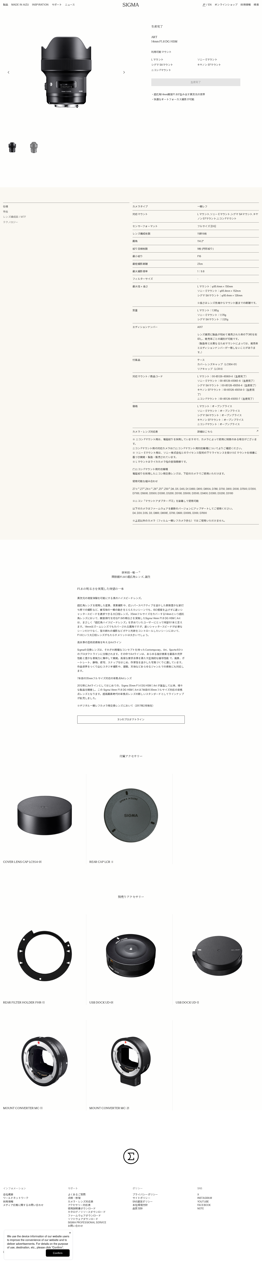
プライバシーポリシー (145, 1194)
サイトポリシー (141, 1198)
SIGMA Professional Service (87, 1222)
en (210, 4)
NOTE (200, 1208)
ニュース (70, 4)
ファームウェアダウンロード (84, 1215)
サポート (57, 4)
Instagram (204, 1198)
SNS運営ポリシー (143, 1201)
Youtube (203, 1201)
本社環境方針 (140, 1205)
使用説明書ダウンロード (82, 1208)
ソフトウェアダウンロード (83, 1219)
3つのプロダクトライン (131, 719)
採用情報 (246, 4)
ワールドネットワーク (16, 1198)
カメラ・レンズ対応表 (80, 1201)
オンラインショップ (226, 4)
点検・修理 (74, 1198)
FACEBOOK (204, 1205)
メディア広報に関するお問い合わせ (23, 1205)
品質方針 (138, 1208)
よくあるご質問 (77, 1194)
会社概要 (8, 1194)
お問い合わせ (75, 1225)
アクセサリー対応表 (79, 1205)
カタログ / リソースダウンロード (87, 1212)
